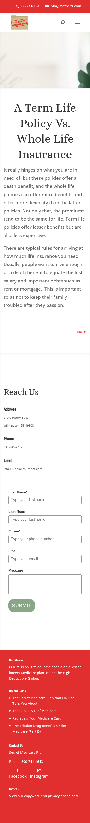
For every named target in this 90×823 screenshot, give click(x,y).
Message (15, 570)
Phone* (14, 531)
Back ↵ (81, 332)
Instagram (39, 776)
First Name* (17, 492)
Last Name (17, 512)
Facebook (18, 776)
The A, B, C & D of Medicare (34, 711)
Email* (13, 551)
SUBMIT (21, 605)
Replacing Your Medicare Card (36, 718)
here (75, 796)
